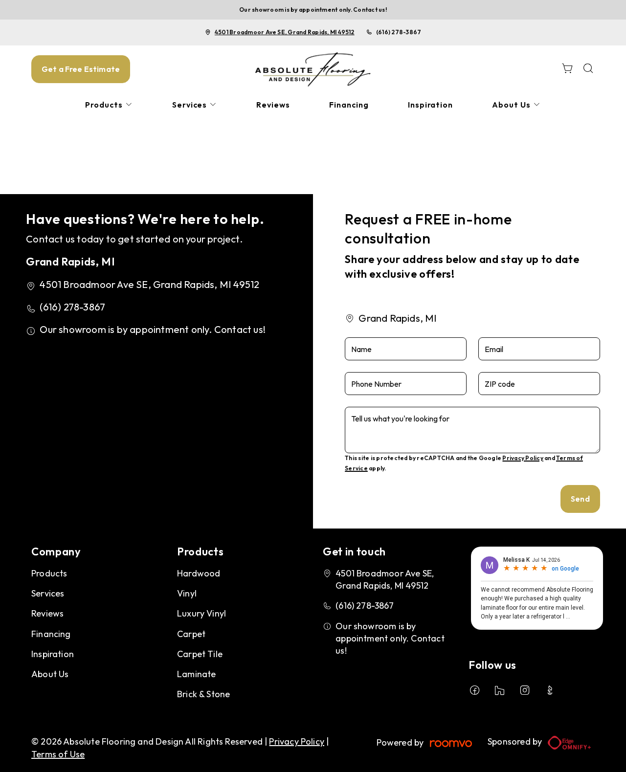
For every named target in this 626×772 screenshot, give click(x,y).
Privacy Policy (522, 458)
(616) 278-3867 (398, 32)
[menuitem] (109, 104)
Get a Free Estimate (81, 69)
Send (580, 499)
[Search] (588, 69)
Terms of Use (58, 754)
